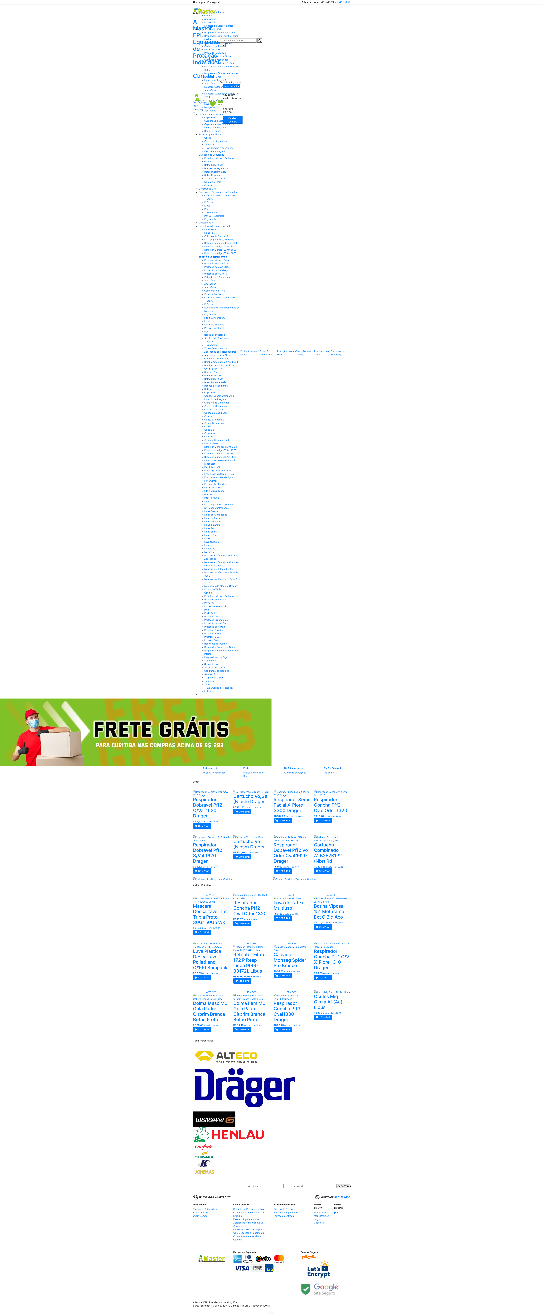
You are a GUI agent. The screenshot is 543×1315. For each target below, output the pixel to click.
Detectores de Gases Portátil (214, 226)
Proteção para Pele (214, 626)
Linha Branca (211, 511)
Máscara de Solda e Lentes (218, 569)
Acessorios (210, 283)
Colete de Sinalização (216, 412)
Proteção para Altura (210, 134)
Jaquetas (209, 501)
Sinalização (210, 674)
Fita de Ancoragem (214, 151)
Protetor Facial (212, 636)
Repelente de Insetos (215, 643)
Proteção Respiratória (216, 263)
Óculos (208, 592)
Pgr (206, 209)
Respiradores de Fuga (216, 657)
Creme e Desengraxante (217, 440)
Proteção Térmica (213, 633)
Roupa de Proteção (214, 334)
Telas (207, 684)
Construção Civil (207, 188)
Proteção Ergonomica (216, 619)
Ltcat (207, 205)
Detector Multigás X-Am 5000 (220, 253)
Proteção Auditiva (214, 616)
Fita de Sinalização (214, 490)
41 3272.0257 (342, 2)
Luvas (207, 545)
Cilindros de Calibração (217, 236)
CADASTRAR (343, 1186)
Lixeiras (208, 538)
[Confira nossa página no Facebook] (334, 1212)
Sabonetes (210, 660)
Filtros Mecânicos (213, 487)
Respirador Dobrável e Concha (220, 647)
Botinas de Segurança (216, 168)
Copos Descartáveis (215, 423)
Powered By (333, 1302)
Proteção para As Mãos (217, 266)
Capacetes (210, 392)
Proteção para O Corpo (217, 623)
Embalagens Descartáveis (218, 470)
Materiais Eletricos (214, 324)
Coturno (208, 185)
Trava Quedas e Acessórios (218, 148)
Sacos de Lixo (211, 664)
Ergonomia (210, 219)
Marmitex (209, 552)
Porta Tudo (210, 613)
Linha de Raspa (212, 518)
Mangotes (209, 548)
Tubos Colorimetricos (215, 348)
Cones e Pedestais (214, 419)
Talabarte (209, 144)
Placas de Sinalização (216, 606)
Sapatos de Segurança (216, 178)
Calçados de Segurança (211, 154)
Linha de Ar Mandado (215, 514)
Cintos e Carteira (213, 409)
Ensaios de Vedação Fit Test (219, 474)
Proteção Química (213, 630)
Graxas (208, 161)
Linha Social (210, 531)
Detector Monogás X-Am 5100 (220, 243)
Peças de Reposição (215, 599)
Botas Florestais (212, 175)
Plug (206, 609)
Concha (208, 416)
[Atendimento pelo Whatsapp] (271, 1313)
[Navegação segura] (319, 1288)
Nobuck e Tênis (212, 181)
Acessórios (210, 280)
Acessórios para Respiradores (220, 351)
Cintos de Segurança (215, 141)
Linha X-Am (210, 229)
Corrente (209, 429)
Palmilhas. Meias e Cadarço (219, 158)
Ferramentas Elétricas (215, 484)
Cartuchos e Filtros (214, 290)
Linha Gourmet (212, 521)
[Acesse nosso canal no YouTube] (336, 1212)
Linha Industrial (212, 524)
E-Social (208, 202)
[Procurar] (259, 40)
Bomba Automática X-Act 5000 (221, 362)
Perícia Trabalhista (214, 215)
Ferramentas (210, 480)
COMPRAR (203, 826)
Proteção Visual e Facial (217, 260)
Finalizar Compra (232, 120)
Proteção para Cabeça (216, 270)
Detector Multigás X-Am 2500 (220, 246)
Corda (207, 137)
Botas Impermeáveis (215, 171)
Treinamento (211, 212)
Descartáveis (206, 222)
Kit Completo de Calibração (219, 239)
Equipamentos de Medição (218, 477)
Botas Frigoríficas (213, 164)
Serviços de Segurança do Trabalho (218, 192)
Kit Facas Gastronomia (216, 507)
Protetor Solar (211, 640)
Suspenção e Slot (213, 677)
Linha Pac (209, 232)
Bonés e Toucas (212, 131)
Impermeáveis (211, 497)
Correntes (209, 433)
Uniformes (209, 691)
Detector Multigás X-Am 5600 (220, 249)
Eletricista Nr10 (212, 467)
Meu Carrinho (231, 86)
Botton (208, 389)
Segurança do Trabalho (216, 670)
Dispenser (209, 463)
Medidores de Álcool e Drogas (220, 586)
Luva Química (211, 541)
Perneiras (209, 602)
